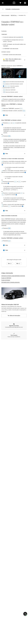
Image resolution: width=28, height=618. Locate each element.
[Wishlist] (20, 3)
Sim (9, 263)
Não (17, 263)
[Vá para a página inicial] (14, 2)
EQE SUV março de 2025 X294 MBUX (14, 15)
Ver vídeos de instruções (14, 315)
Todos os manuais (5, 15)
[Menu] (2, 3)
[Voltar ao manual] (3, 9)
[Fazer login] (25, 3)
